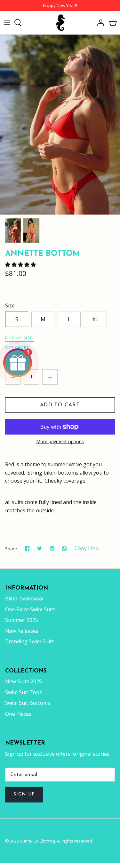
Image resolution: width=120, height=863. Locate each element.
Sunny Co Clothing (37, 841)
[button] (21, 264)
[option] (60, 125)
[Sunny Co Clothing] (60, 22)
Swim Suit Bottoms (27, 702)
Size (10, 305)
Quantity (15, 363)
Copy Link (86, 548)
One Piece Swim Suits (30, 609)
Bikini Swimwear (24, 598)
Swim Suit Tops (23, 692)
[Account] (99, 23)
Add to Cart (60, 405)
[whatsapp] (64, 548)
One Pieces (18, 713)
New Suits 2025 (23, 681)
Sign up (24, 794)
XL (95, 319)
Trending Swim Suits (29, 641)
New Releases (21, 630)
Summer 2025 (21, 619)
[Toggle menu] (7, 23)
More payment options (60, 441)
